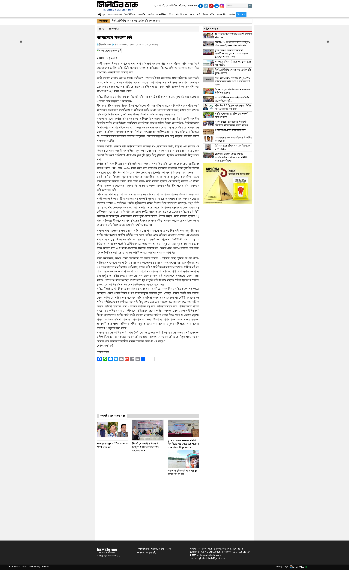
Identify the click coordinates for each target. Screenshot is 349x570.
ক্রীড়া (171, 14)
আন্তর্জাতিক (161, 14)
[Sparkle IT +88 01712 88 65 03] (297, 567)
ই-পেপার (241, 14)
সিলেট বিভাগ (129, 14)
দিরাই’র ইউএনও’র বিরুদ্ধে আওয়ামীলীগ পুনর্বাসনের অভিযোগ (231, 157)
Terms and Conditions (17, 566)
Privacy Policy (34, 566)
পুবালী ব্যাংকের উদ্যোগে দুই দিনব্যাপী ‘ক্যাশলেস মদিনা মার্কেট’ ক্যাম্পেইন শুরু (231, 123)
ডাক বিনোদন (181, 14)
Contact (45, 566)
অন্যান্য (232, 14)
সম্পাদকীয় (221, 14)
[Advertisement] (148, 390)
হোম (103, 14)
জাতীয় (151, 14)
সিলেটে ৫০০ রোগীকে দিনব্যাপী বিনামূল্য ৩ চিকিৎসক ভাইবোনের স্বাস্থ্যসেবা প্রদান (145, 447)
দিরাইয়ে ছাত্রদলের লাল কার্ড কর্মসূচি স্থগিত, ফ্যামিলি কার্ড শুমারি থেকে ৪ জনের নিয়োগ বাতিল (232, 81)
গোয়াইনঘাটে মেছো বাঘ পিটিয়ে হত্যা (230, 130)
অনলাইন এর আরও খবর (112, 416)
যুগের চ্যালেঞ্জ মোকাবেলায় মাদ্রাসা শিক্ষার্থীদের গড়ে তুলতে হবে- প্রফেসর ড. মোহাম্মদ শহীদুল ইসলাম (183, 444)
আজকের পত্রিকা (115, 14)
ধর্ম (198, 14)
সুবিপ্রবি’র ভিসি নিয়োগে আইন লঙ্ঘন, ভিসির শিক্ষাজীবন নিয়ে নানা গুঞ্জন (233, 107)
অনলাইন (141, 14)
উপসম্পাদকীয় (208, 14)
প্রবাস (192, 14)
